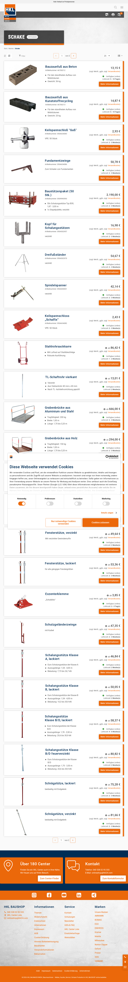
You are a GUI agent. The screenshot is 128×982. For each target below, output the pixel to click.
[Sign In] (113, 14)
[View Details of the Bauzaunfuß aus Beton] (23, 75)
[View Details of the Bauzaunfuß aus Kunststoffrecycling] (23, 106)
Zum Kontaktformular (113, 878)
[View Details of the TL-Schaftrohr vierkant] (23, 385)
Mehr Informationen (109, 84)
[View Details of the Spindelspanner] (22, 294)
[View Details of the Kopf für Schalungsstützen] (22, 232)
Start (5, 48)
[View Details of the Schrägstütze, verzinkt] (22, 822)
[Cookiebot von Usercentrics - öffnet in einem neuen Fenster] (107, 457)
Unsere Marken (101, 912)
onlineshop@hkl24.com (17, 918)
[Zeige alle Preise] (106, 348)
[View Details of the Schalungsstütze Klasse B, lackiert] (23, 694)
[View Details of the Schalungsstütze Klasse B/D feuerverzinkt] (23, 758)
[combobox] (107, 55)
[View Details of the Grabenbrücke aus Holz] (22, 446)
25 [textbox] (105, 56)
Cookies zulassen (100, 522)
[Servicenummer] (125, 957)
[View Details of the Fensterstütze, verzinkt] (23, 541)
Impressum (46, 971)
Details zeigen (107, 513)
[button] (107, 14)
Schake (17, 48)
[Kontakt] (125, 967)
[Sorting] (9, 55)
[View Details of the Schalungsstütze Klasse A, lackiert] (23, 664)
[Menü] (122, 7)
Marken (11, 48)
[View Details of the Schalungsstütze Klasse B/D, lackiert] (22, 725)
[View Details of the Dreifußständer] (22, 263)
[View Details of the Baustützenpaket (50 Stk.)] (22, 200)
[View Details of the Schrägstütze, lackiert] (22, 792)
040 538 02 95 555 (15, 912)
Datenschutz (57, 971)
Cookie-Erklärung (71, 971)
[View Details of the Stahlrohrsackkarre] (22, 355)
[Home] (10, 12)
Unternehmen (85, 971)
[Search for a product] (116, 7)
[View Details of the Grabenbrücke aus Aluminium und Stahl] (22, 416)
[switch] (50, 504)
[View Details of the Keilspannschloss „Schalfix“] (22, 324)
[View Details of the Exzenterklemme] (23, 602)
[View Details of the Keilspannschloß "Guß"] (22, 138)
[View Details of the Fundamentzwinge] (22, 169)
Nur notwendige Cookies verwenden (63, 522)
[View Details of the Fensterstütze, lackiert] (22, 572)
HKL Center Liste (14, 915)
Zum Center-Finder (49, 878)
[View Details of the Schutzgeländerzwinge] (22, 633)
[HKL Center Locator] (125, 962)
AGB (38, 971)
